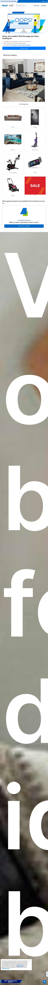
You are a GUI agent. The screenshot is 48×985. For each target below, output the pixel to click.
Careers (43, 1)
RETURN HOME (24, 48)
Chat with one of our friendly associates (21, 45)
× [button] (30, 961)
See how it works (24, 226)
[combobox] (24, 5)
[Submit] (17, 6)
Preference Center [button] (6, 968)
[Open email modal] (11, 981)
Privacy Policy (20, 966)
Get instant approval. (8, 1)
